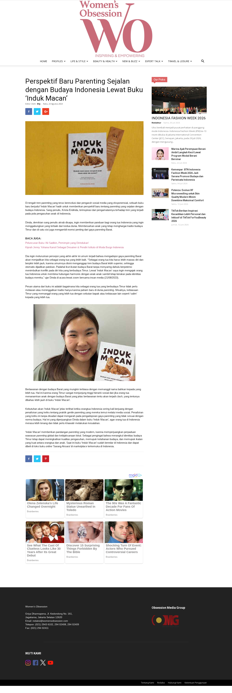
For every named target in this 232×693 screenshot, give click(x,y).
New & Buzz (129, 61)
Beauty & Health (104, 61)
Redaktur (156, 122)
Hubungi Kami (174, 682)
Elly (38, 103)
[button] (203, 61)
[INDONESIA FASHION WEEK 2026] (179, 102)
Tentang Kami (147, 682)
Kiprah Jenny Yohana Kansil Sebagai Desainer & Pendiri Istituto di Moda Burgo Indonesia (74, 247)
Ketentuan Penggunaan (196, 682)
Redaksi (161, 682)
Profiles (57, 61)
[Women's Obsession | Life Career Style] (116, 28)
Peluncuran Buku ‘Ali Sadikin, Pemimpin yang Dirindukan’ (57, 242)
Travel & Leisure (178, 61)
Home (43, 61)
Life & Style (77, 61)
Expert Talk (152, 61)
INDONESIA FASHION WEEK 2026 (179, 118)
